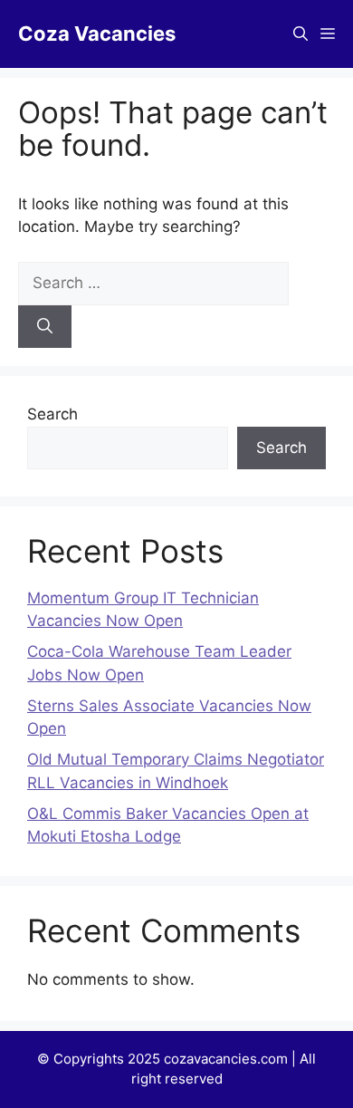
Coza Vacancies (97, 33)
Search (52, 414)
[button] (300, 34)
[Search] (45, 327)
